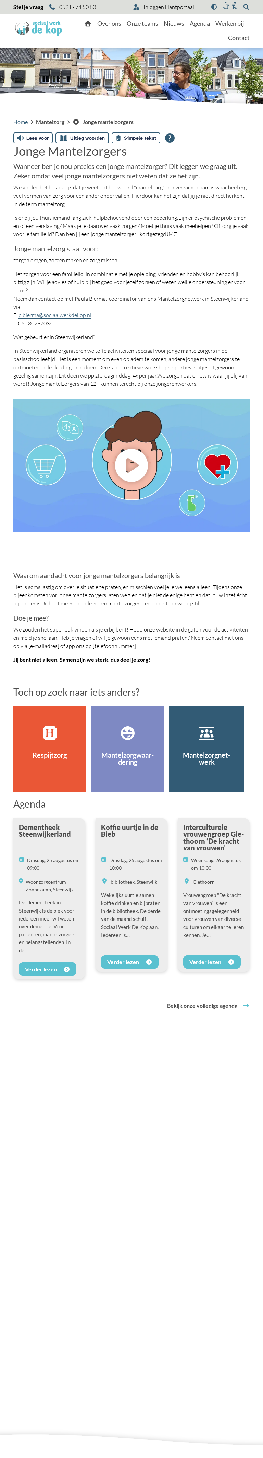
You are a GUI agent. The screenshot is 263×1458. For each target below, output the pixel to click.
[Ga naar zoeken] (246, 7)
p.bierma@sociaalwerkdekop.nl (54, 315)
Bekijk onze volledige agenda (202, 1005)
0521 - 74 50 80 (77, 6)
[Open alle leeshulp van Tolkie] (170, 138)
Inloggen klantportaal (168, 6)
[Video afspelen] (131, 465)
